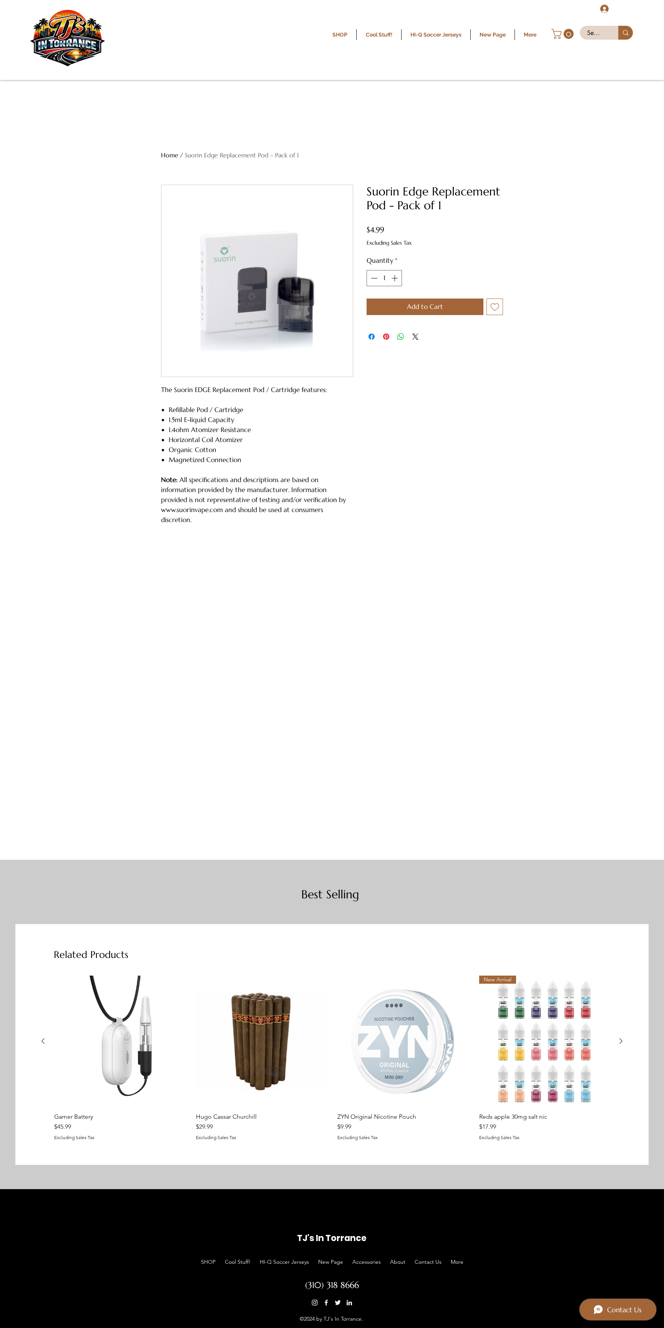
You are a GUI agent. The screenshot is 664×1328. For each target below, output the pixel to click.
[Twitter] (338, 1302)
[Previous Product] (43, 1041)
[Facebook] (326, 1302)
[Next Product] (621, 1041)
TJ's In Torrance (332, 1238)
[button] (563, 34)
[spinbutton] (384, 278)
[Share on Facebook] (371, 336)
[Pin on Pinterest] (386, 336)
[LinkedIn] (349, 1302)
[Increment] (395, 278)
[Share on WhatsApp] (400, 336)
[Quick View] (119, 1041)
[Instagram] (315, 1302)
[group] (332, 1058)
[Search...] (625, 33)
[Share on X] (415, 336)
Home (169, 155)
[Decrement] (373, 278)
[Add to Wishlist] (494, 307)
